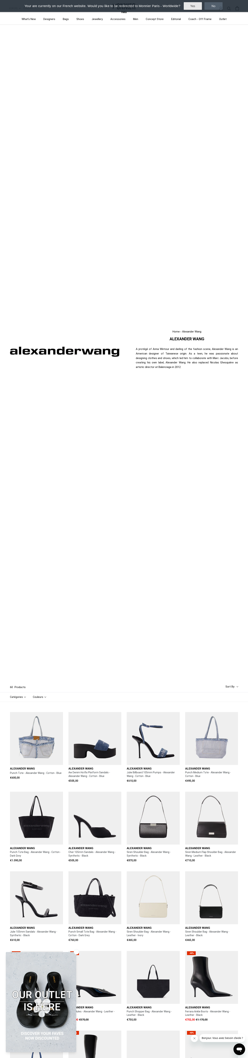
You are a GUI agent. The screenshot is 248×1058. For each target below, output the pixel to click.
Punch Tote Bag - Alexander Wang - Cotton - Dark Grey (35, 854)
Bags (66, 19)
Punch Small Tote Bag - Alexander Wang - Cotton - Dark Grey (92, 933)
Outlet (223, 19)
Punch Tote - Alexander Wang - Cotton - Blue (36, 773)
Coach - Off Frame (200, 19)
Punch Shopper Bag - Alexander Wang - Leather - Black (149, 1013)
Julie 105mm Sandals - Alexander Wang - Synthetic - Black (33, 933)
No (214, 6)
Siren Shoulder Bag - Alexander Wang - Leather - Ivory (149, 933)
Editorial (176, 19)
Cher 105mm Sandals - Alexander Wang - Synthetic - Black (92, 854)
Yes (192, 6)
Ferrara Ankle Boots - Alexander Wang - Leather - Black (207, 1013)
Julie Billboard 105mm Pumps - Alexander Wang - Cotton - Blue (151, 774)
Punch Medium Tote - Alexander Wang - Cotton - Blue (208, 774)
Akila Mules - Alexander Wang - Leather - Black (91, 1013)
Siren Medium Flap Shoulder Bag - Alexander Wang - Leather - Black (210, 854)
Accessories (117, 19)
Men (135, 19)
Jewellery (97, 19)
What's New (29, 19)
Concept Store (155, 19)
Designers (49, 19)
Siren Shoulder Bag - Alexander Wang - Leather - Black (207, 933)
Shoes (80, 19)
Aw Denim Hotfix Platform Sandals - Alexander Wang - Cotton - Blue (89, 774)
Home (176, 331)
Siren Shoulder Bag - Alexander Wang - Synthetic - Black (149, 854)
